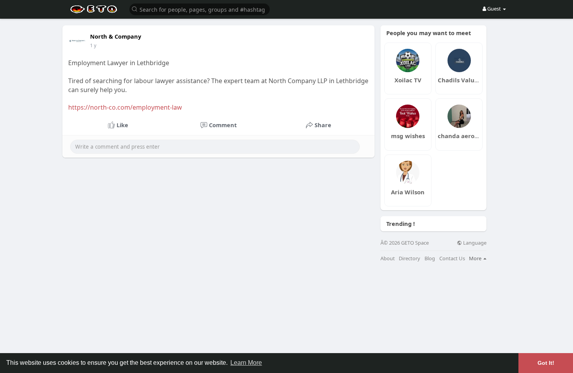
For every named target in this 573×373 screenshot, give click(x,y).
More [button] (476, 258)
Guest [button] (494, 8)
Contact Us (452, 258)
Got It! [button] (546, 363)
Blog (429, 258)
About (387, 258)
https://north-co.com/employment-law (125, 107)
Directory (409, 258)
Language (474, 242)
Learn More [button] (246, 362)
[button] (199, 8)
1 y (93, 45)
